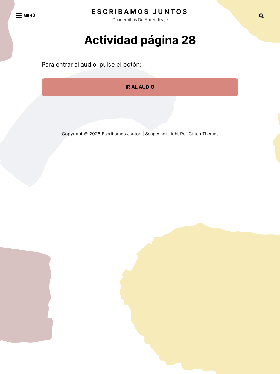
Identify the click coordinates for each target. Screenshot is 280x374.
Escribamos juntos (140, 12)
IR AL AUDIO (140, 87)
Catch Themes (203, 133)
